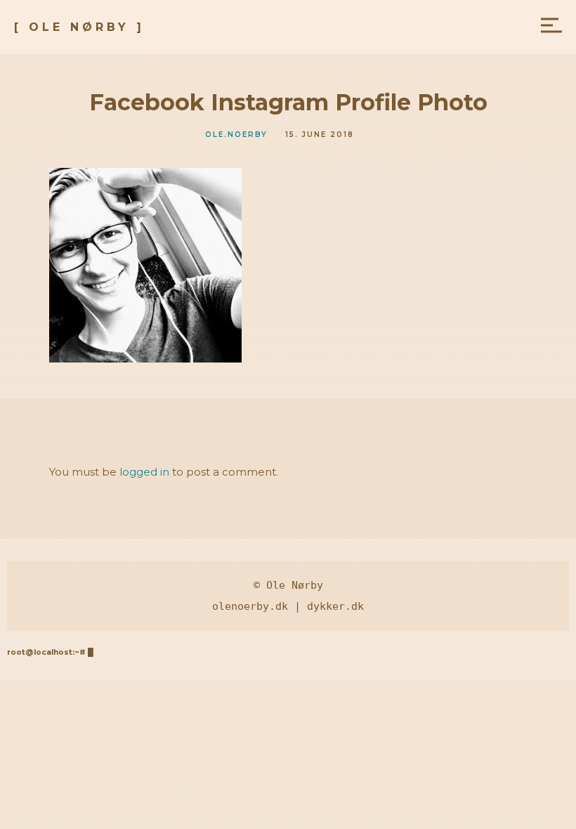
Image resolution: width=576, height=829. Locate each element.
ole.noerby (236, 134)
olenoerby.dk (250, 606)
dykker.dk (335, 606)
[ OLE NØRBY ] (79, 27)
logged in (144, 471)
